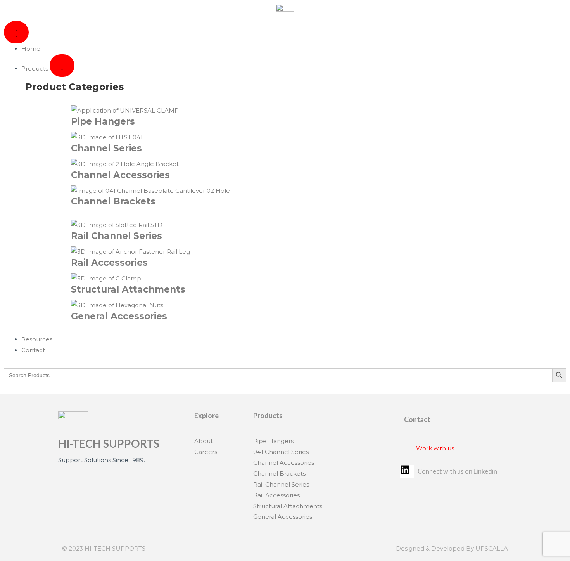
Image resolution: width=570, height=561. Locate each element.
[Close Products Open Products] (62, 65)
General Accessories (119, 316)
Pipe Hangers (103, 121)
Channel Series (106, 148)
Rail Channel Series (116, 235)
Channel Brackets (113, 201)
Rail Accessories (109, 262)
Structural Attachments (128, 289)
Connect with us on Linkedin (457, 471)
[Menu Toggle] (16, 32)
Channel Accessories (120, 175)
